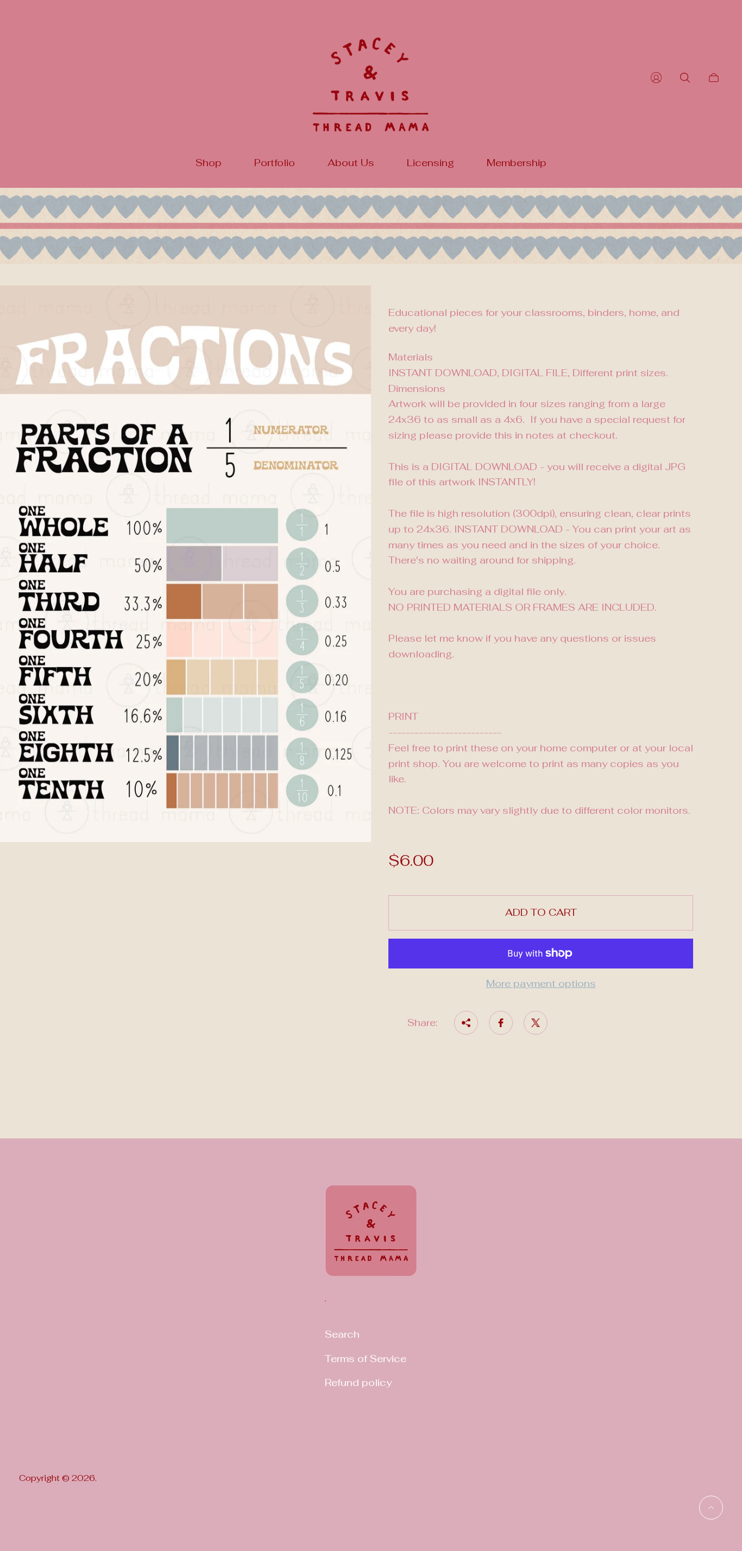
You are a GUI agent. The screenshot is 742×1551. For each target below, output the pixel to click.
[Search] (685, 78)
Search (342, 1334)
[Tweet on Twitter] (536, 1023)
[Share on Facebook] (501, 1023)
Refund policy (358, 1382)
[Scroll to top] (711, 1508)
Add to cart (541, 912)
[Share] (466, 1023)
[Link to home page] (371, 1237)
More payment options (541, 984)
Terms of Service (365, 1358)
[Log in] (656, 78)
